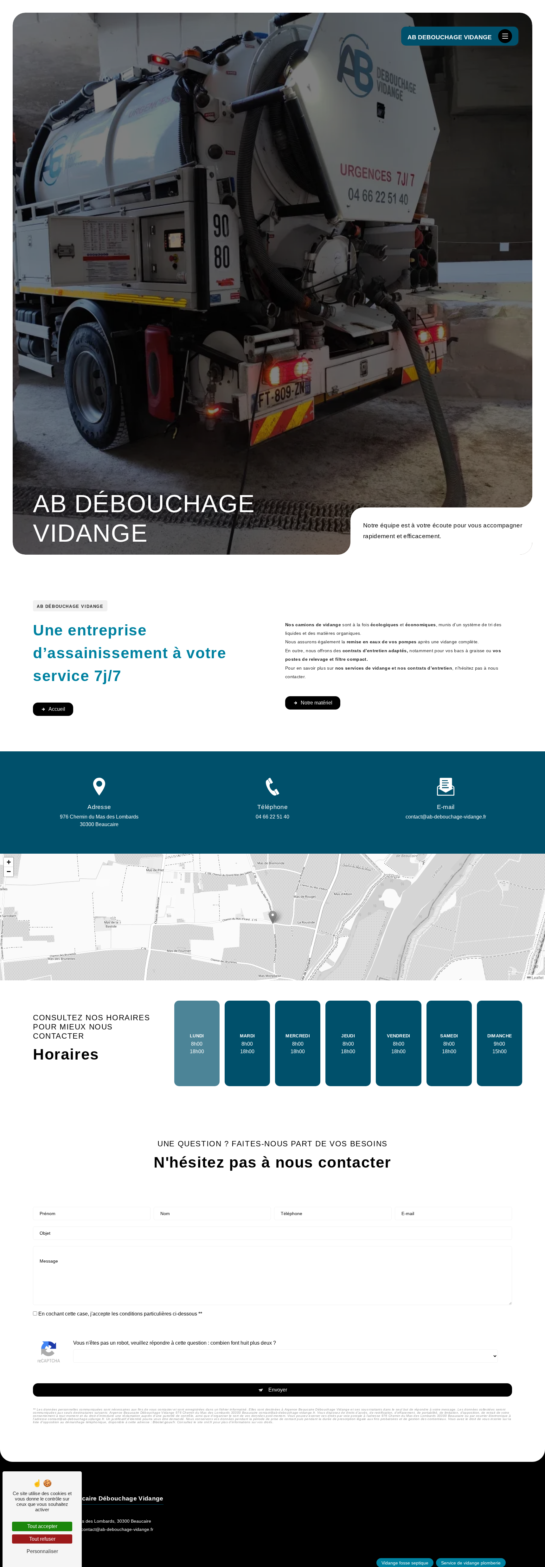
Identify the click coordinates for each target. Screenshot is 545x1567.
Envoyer (277, 1389)
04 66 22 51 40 (272, 816)
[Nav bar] (505, 36)
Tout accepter (42, 1526)
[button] (273, 917)
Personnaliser (42, 1551)
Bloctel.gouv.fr (164, 1422)
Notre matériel (316, 702)
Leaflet (537, 977)
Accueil (56, 709)
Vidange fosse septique (405, 1563)
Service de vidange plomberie (471, 1563)
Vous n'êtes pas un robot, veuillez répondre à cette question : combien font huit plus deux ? (174, 1343)
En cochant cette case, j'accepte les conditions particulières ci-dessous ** (120, 1313)
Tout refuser (42, 1539)
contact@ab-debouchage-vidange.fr (446, 816)
